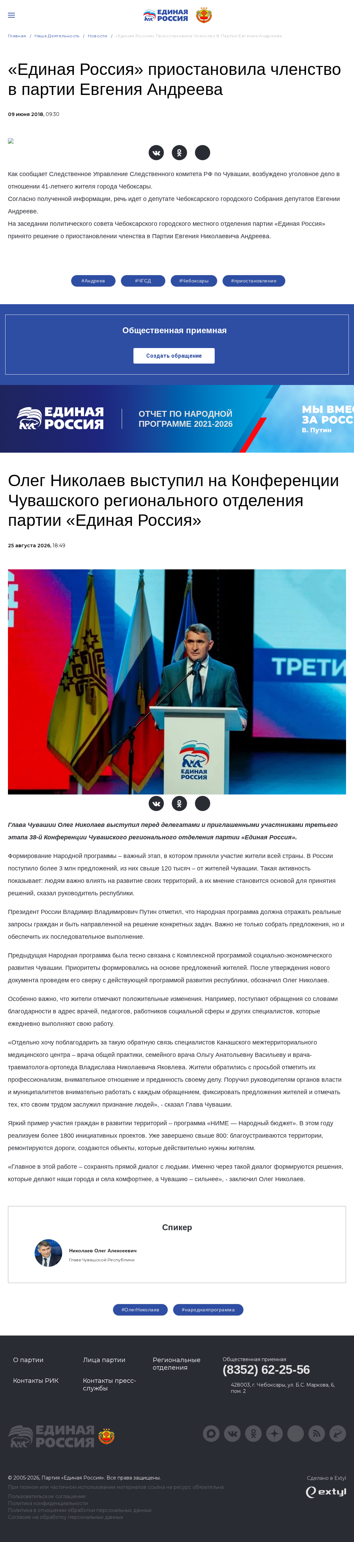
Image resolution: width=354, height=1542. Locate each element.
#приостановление (254, 280)
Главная (17, 35)
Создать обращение (174, 356)
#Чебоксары (193, 280)
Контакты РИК (35, 1381)
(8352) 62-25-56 (266, 1369)
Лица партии (104, 1360)
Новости (98, 35)
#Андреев (93, 280)
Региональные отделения (177, 1363)
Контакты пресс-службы (109, 1384)
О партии (28, 1360)
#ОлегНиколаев (140, 1309)
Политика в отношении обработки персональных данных (79, 1510)
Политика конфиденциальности (48, 1503)
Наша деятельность (57, 35)
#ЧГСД (143, 280)
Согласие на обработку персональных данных (65, 1517)
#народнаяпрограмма (208, 1309)
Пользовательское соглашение (47, 1497)
